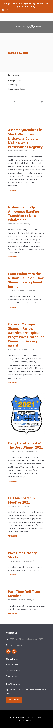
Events (11, 84)
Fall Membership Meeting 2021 (21, 500)
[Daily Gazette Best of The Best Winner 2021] (26, 414)
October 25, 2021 (14, 451)
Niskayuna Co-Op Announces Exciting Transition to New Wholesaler (23, 213)
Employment (13, 80)
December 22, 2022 (14, 290)
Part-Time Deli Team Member (24, 593)
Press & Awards (15, 89)
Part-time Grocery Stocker (22, 555)
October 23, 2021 (14, 506)
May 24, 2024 (12, 224)
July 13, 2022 (12, 349)
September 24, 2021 (14, 561)
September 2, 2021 (14, 600)
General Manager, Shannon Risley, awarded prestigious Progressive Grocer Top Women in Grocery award (26, 335)
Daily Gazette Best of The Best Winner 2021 (25, 445)
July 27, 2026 (12, 151)
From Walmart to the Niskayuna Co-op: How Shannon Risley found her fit (26, 280)
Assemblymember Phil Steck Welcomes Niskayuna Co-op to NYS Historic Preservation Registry (25, 138)
